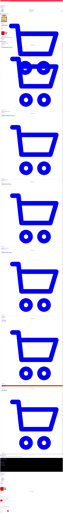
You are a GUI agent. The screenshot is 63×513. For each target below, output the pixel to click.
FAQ (2, 464)
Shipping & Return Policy (4, 463)
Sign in (1, 500)
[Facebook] (0, 462)
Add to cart (1, 489)
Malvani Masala (4, 390)
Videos (2, 11)
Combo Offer (3, 10)
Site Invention (4, 471)
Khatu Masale (3, 13)
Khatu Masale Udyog (2, 6)
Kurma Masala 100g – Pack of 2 (7, 47)
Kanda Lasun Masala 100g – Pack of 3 (8, 115)
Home (1, 13)
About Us (3, 9)
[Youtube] (1, 462)
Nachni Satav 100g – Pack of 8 (7, 252)
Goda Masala (4, 320)
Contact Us (3, 480)
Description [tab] (3, 38)
